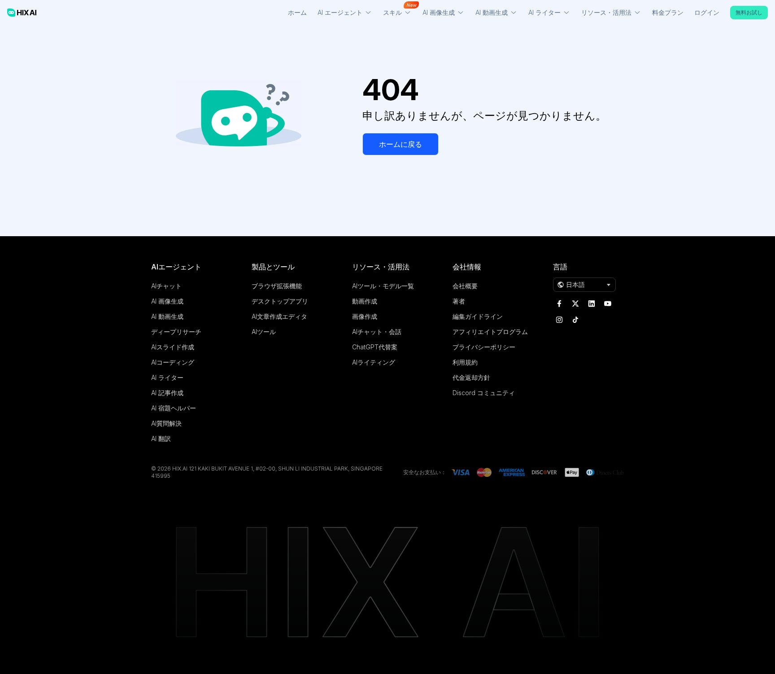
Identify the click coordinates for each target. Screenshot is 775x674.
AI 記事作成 (167, 392)
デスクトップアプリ (280, 301)
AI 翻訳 (161, 438)
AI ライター (167, 377)
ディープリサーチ (176, 331)
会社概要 (465, 286)
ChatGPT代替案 (374, 347)
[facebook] (559, 304)
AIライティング (373, 362)
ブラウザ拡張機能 (277, 286)
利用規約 (465, 362)
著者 (459, 301)
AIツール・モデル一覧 (383, 286)
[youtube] (608, 304)
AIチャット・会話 (376, 331)
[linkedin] (592, 304)
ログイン (706, 12)
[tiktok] (575, 320)
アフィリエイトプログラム (490, 331)
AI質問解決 (166, 423)
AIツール (264, 331)
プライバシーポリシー (484, 347)
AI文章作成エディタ (279, 316)
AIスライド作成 (172, 347)
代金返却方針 (471, 377)
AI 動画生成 (167, 316)
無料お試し (749, 12)
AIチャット (166, 286)
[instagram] (559, 320)
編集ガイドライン (478, 316)
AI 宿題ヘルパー (173, 408)
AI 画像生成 (167, 301)
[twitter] (575, 304)
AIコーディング (172, 362)
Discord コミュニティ (484, 392)
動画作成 (364, 301)
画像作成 (364, 316)
